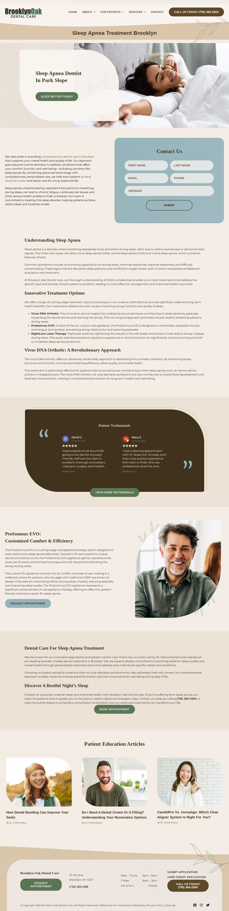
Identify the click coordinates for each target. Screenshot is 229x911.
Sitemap (170, 905)
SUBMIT (169, 205)
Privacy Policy (155, 905)
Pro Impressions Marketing (129, 905)
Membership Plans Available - (36, 2)
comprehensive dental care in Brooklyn (67, 156)
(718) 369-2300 (186, 698)
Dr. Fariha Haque (17, 822)
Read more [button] (68, 471)
